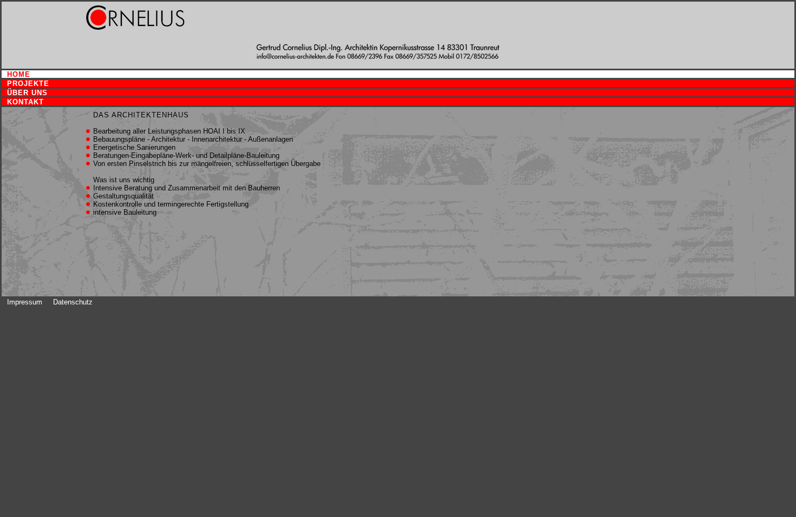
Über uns (27, 93)
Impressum (24, 302)
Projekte (28, 83)
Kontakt (25, 102)
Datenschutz (73, 302)
